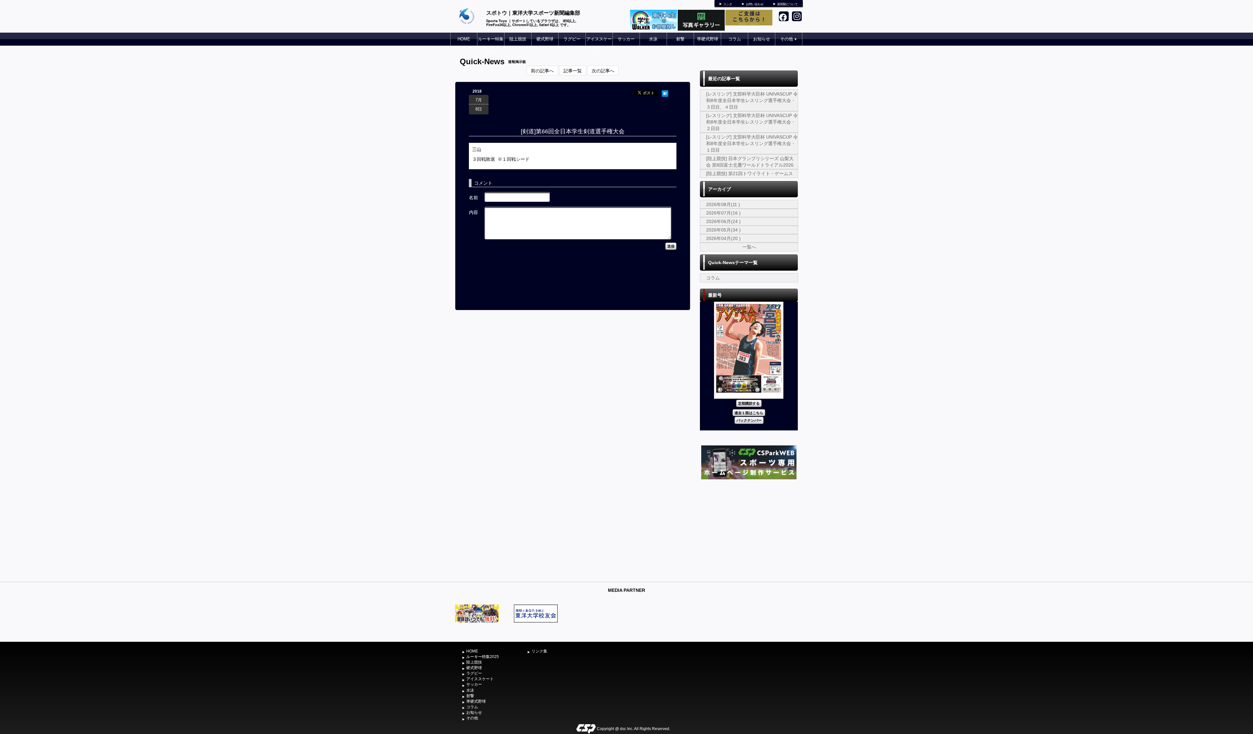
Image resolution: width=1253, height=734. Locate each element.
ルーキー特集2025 (490, 45)
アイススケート (599, 45)
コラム (734, 39)
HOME (463, 39)
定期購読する (749, 403)
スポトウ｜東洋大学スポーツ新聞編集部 (533, 12)
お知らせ (761, 39)
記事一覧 (573, 70)
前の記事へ (542, 70)
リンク (727, 4)
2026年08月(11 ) (723, 204)
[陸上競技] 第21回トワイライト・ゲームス (749, 173)
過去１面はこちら (749, 412)
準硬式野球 (707, 39)
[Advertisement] (749, 530)
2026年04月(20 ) (723, 238)
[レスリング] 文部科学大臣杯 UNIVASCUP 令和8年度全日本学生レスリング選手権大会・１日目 (752, 143)
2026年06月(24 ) (723, 221)
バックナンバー (749, 420)
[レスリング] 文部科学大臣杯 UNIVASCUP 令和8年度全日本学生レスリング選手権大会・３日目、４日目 (752, 100)
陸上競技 (517, 39)
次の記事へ (603, 70)
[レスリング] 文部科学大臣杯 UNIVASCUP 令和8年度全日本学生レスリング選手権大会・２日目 (752, 122)
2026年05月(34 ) (723, 229)
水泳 (653, 39)
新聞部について (787, 4)
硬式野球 (544, 39)
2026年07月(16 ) (723, 213)
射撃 (680, 39)
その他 (788, 39)
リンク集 (539, 651)
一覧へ (749, 246)
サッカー (626, 39)
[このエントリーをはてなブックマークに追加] (665, 92)
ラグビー (572, 39)
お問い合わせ (755, 4)
